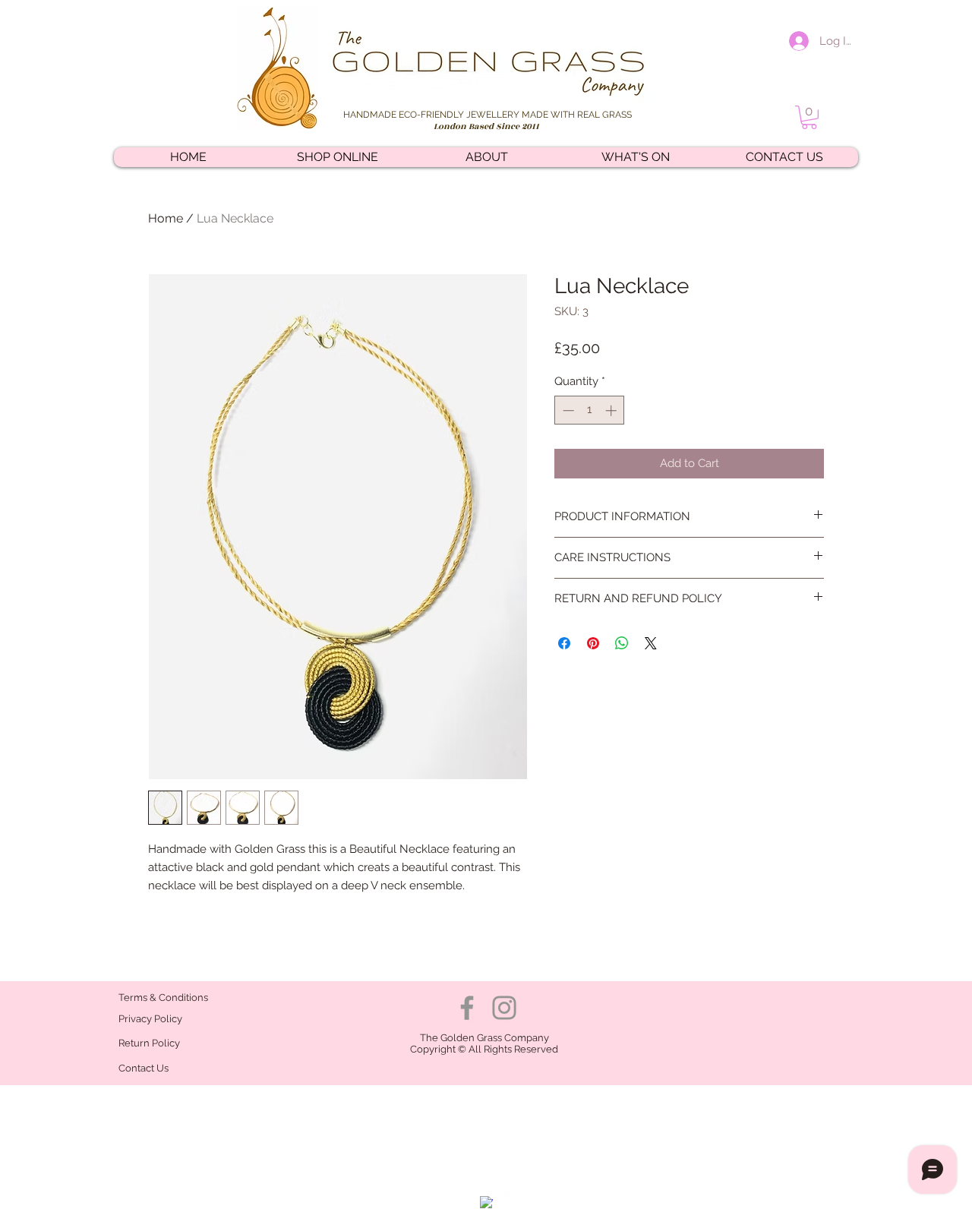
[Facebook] (467, 1008)
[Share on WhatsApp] (622, 643)
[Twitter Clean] (507, 1196)
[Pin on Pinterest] (593, 643)
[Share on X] (651, 643)
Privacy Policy (150, 1018)
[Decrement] (567, 410)
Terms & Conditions (163, 997)
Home (165, 218)
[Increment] (612, 410)
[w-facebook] (486, 1202)
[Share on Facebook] (564, 643)
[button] (809, 117)
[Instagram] (504, 1008)
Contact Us (143, 1068)
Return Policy (150, 1043)
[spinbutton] (589, 410)
